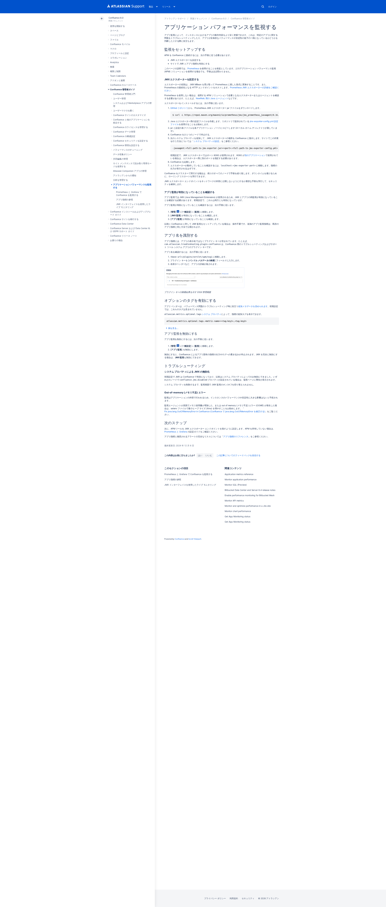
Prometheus (193, 68)
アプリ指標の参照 (124, 199)
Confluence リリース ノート (123, 235)
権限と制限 (115, 71)
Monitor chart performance (238, 511)
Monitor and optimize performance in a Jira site (248, 506)
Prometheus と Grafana (175, 431)
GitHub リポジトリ (179, 108)
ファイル (114, 39)
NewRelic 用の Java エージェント (212, 98)
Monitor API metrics (234, 500)
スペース (114, 30)
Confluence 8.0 (116, 17)
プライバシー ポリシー (215, 898)
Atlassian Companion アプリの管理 (130, 171)
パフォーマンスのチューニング (127, 149)
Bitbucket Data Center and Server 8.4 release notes (250, 490)
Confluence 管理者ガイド (122, 89)
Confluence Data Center (121, 223)
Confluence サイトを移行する (124, 219)
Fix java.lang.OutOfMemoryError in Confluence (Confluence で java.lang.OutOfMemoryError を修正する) (214, 411)
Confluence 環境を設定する (126, 145)
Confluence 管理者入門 (124, 94)
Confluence (179, 539)
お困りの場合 (116, 240)
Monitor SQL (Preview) (236, 484)
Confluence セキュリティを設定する (130, 140)
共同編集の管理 (120, 159)
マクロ (113, 48)
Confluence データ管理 (124, 131)
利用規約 (234, 898)
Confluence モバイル (120, 44)
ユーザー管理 (119, 98)
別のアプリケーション (255, 155)
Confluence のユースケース (123, 85)
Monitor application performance (240, 479)
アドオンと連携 (117, 80)
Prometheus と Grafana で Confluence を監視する (188, 474)
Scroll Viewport (194, 539)
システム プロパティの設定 (206, 141)
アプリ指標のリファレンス (235, 436)
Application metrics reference (239, 474)
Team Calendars (118, 76)
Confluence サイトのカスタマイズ (129, 115)
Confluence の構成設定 (124, 136)
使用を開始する (117, 26)
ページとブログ (117, 35)
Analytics (114, 62)
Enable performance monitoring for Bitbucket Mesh (249, 495)
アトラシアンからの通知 (124, 175)
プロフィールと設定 (119, 53)
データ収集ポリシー (122, 154)
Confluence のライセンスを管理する (130, 127)
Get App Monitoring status (237, 516)
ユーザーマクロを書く (123, 110)
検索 (262, 6)
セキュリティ (248, 898)
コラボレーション (118, 57)
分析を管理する (120, 180)
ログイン (272, 6)
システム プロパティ (211, 314)
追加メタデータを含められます (252, 306)
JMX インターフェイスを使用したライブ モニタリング (190, 484)
